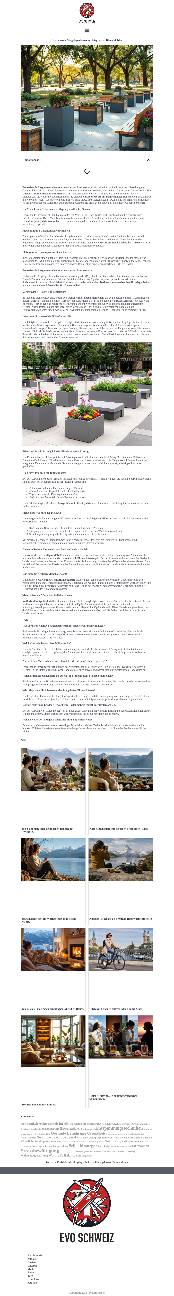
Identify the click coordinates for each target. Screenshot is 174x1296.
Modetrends (83, 1142)
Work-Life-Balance (62, 1155)
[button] (87, 30)
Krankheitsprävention (139, 1137)
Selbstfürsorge (82, 1145)
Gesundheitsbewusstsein (115, 1134)
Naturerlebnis (135, 1141)
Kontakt (32, 1282)
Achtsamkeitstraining (87, 1123)
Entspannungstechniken (119, 1128)
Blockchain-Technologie (111, 1124)
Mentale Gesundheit (70, 1142)
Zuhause (33, 1258)
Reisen (31, 1272)
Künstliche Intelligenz (34, 1141)
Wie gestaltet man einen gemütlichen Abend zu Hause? (53, 1008)
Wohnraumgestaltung (34, 1155)
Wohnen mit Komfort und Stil (39, 1104)
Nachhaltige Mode (96, 1142)
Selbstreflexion (103, 1146)
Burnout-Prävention (132, 1124)
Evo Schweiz (35, 1255)
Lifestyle (32, 1265)
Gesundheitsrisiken (135, 1134)
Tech (30, 1275)
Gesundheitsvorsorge (51, 1137)
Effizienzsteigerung (46, 1128)
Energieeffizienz (71, 1128)
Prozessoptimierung (42, 1146)
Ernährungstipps (27, 1134)
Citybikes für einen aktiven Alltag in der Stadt (115, 1008)
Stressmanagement (67, 1152)
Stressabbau (140, 1146)
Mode (31, 1269)
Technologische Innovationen (88, 1152)
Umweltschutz (109, 1151)
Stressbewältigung (40, 1150)
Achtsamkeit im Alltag (56, 1123)
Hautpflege (95, 1137)
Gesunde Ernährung (68, 1133)
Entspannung (89, 1129)
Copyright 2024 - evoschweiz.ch (87, 1292)
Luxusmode (55, 1141)
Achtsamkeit (29, 1123)
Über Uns (33, 1279)
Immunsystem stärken (114, 1137)
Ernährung (148, 1129)
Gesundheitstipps (28, 1138)
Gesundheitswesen (77, 1137)
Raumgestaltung (60, 1146)
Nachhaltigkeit (116, 1141)
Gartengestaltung (42, 1134)
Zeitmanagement (84, 1155)
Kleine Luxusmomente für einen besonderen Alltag (118, 828)
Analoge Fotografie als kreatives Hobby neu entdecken (120, 918)
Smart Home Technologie (121, 1146)
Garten (50, 1162)
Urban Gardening (126, 1152)
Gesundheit (96, 1133)
